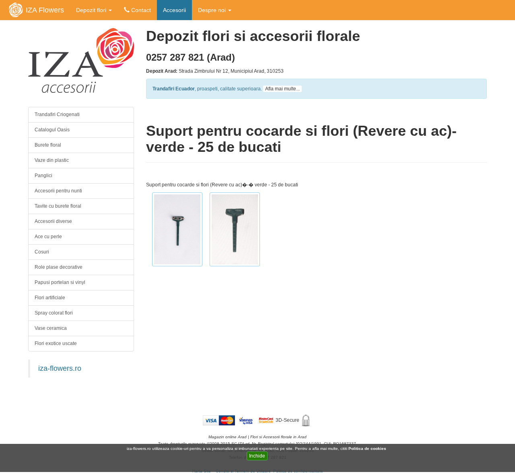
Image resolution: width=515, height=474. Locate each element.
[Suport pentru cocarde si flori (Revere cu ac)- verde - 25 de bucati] (177, 231)
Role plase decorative (58, 267)
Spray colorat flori (54, 313)
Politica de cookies (367, 448)
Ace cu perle (48, 236)
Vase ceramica (51, 328)
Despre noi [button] (212, 10)
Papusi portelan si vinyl (60, 282)
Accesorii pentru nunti (58, 191)
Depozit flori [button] (92, 10)
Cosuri (42, 252)
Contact (140, 10)
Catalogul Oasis (52, 130)
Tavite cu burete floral (58, 206)
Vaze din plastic (52, 160)
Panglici (43, 175)
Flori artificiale (50, 297)
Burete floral (48, 145)
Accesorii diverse (53, 221)
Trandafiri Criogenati (57, 114)
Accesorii (174, 10)
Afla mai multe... (282, 89)
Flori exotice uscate (56, 343)
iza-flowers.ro (59, 368)
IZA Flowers (45, 10)
